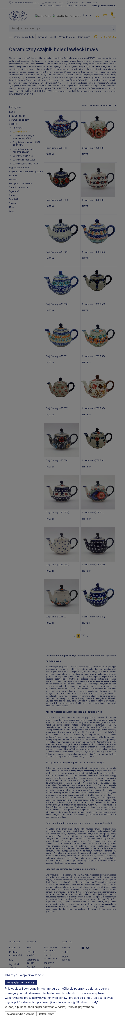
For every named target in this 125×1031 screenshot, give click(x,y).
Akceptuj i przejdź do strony (20, 982)
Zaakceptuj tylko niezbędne (20, 1014)
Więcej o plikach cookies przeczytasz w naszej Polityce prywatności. (50, 1006)
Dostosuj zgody (46, 1014)
